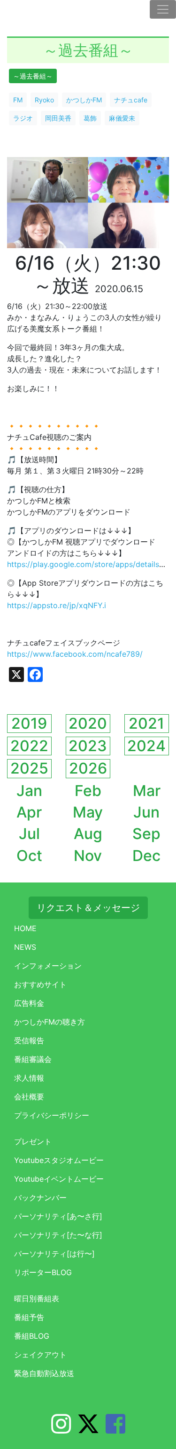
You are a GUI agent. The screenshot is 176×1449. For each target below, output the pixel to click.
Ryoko (44, 100)
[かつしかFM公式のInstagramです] (61, 1429)
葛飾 (90, 118)
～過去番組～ (33, 76)
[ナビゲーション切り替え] (163, 9)
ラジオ (23, 118)
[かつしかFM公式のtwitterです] (88, 1429)
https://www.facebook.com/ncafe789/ (75, 654)
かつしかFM (84, 100)
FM (18, 100)
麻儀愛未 (122, 118)
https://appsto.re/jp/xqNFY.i (56, 605)
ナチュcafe (130, 100)
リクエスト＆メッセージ (88, 907)
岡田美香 (58, 118)
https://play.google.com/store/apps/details (83, 564)
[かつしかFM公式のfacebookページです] (115, 1429)
